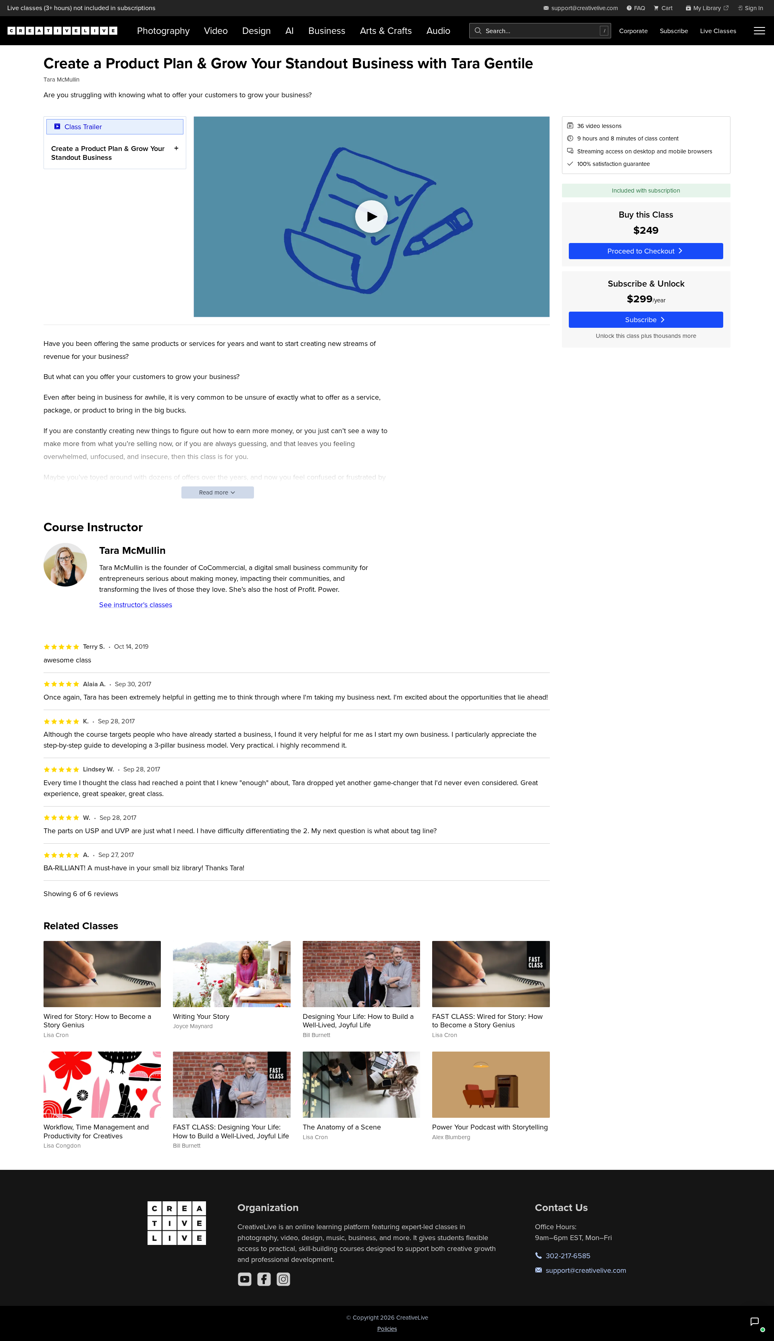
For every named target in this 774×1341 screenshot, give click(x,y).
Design (256, 30)
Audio (438, 30)
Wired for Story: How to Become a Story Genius (97, 1020)
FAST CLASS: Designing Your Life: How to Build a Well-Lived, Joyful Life (231, 1131)
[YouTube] (244, 1279)
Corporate (633, 30)
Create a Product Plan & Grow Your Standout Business (107, 152)
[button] (754, 1321)
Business (326, 30)
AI (289, 30)
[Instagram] (283, 1279)
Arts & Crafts (386, 30)
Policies (387, 1328)
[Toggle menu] (759, 30)
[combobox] (540, 30)
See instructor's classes (135, 604)
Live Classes (718, 30)
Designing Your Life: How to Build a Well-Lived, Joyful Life (358, 1020)
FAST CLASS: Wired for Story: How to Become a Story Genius (487, 1020)
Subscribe (674, 30)
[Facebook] (264, 1279)
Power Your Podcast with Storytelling (490, 1127)
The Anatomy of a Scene (342, 1127)
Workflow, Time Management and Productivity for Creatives (96, 1131)
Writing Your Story (201, 1016)
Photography (163, 30)
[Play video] (371, 217)
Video (216, 30)
